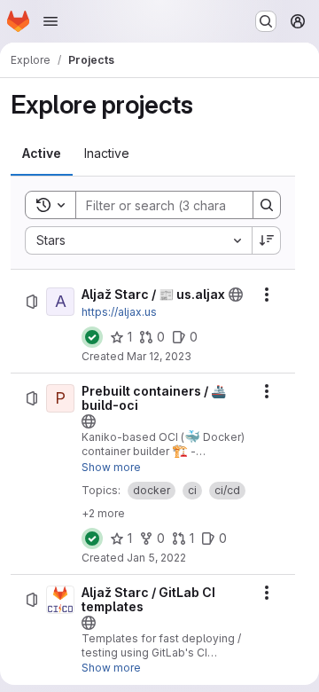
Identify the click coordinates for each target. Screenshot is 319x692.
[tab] (42, 153)
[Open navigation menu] (50, 21)
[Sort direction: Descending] (267, 240)
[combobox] (138, 240)
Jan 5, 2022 (156, 557)
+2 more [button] (103, 513)
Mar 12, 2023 (159, 356)
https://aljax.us (119, 311)
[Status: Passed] (92, 337)
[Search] (267, 205)
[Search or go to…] (265, 21)
